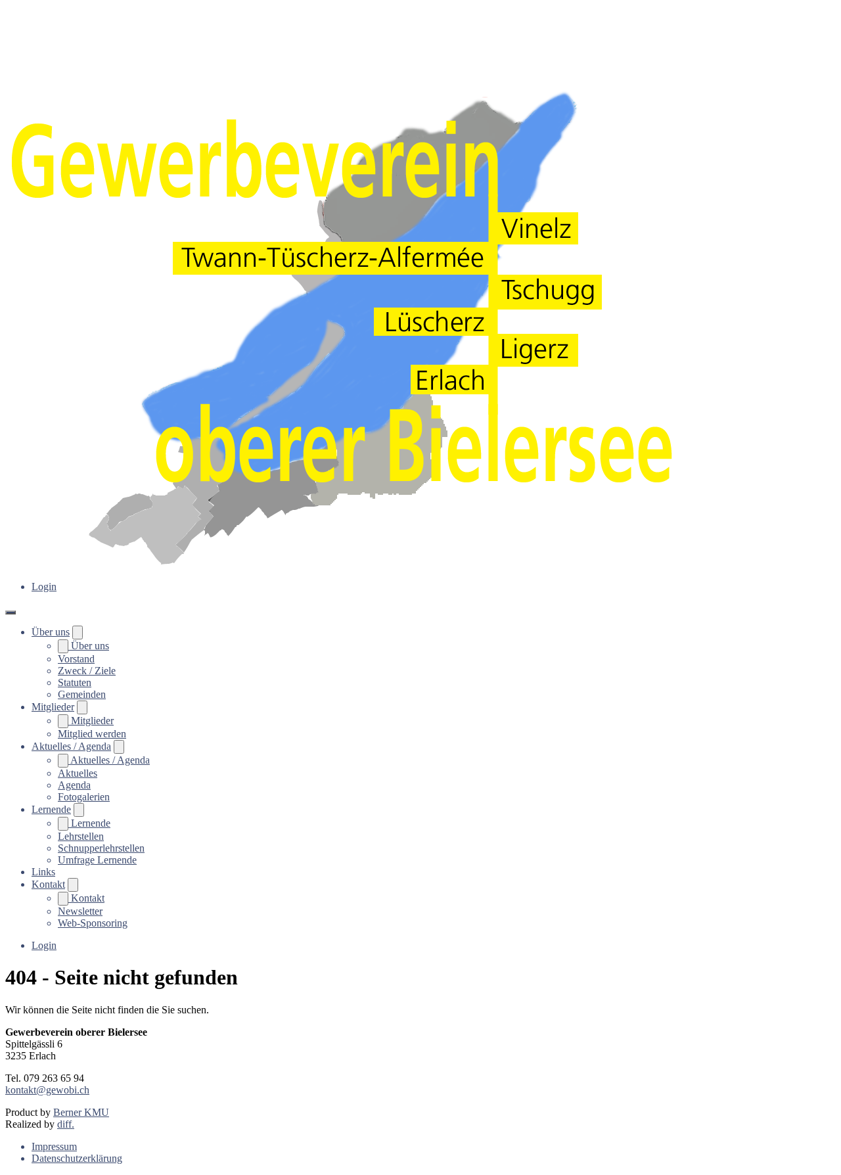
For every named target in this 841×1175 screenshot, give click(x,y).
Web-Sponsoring (92, 923)
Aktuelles (77, 773)
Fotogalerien (84, 796)
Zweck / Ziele (87, 670)
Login (44, 586)
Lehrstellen (81, 836)
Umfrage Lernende (97, 859)
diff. (65, 1124)
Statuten (74, 682)
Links (43, 871)
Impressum (54, 1146)
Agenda (74, 785)
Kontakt (48, 884)
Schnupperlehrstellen (101, 848)
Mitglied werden (92, 733)
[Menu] (10, 612)
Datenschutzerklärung (77, 1158)
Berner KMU (81, 1112)
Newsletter (80, 911)
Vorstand (76, 658)
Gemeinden (82, 694)
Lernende (51, 809)
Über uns (51, 631)
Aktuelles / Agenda (71, 746)
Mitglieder (53, 706)
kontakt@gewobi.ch (47, 1089)
